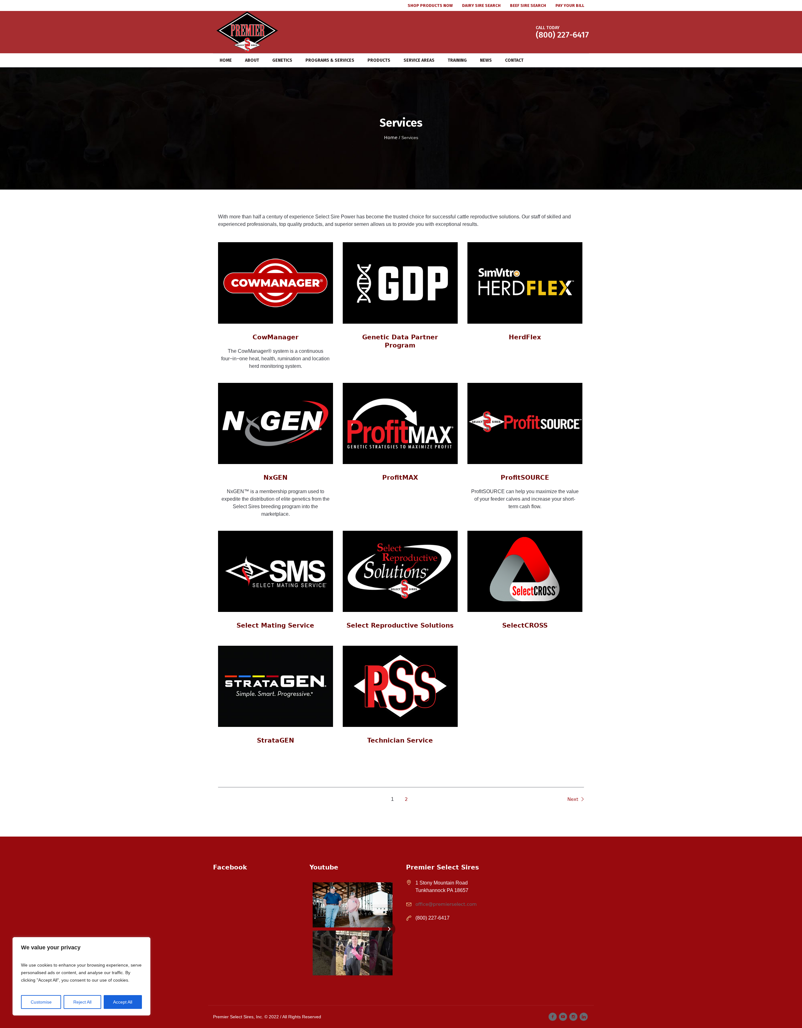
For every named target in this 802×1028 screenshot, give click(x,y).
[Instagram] (573, 1017)
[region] (81, 976)
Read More (275, 287)
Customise (41, 1002)
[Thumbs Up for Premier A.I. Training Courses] (353, 953)
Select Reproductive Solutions (400, 625)
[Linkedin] (584, 1017)
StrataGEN (275, 740)
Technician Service (400, 740)
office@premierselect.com (446, 904)
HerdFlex (525, 337)
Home (391, 137)
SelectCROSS (525, 625)
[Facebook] (553, 1017)
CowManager (276, 337)
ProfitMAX (400, 477)
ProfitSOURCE (525, 477)
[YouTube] (563, 1017)
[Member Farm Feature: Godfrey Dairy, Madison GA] (353, 904)
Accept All (122, 1002)
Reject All (82, 1002)
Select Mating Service (275, 625)
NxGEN (275, 477)
